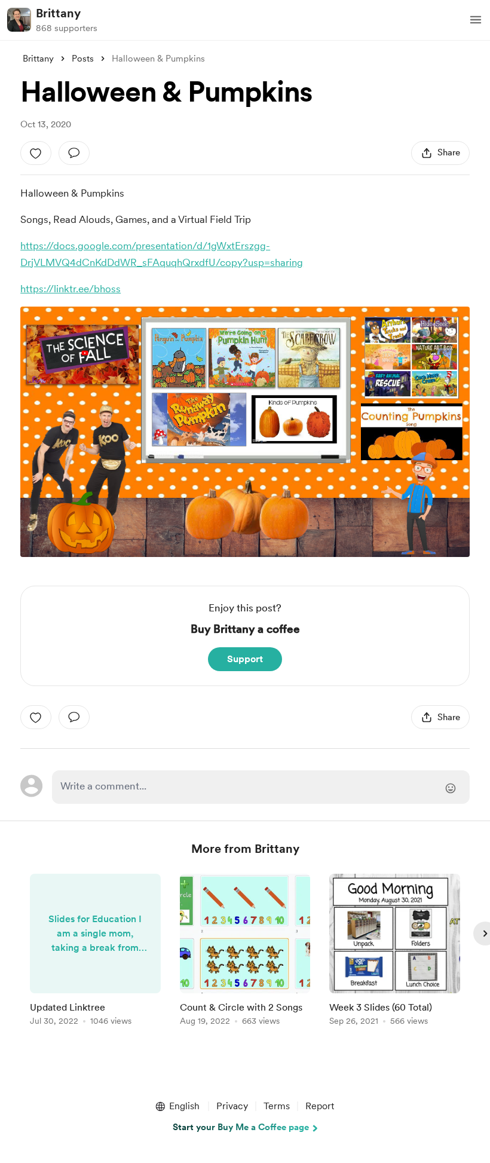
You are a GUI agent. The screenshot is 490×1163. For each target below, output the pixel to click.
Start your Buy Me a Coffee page (241, 1127)
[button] (475, 20)
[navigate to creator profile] (19, 20)
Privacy (232, 1106)
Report (319, 1106)
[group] (95, 952)
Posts (83, 58)
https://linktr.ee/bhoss (70, 289)
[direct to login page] (260, 787)
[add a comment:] (74, 153)
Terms (277, 1106)
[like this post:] (35, 153)
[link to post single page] (95, 952)
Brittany (58, 13)
